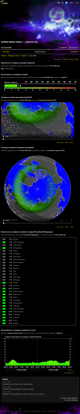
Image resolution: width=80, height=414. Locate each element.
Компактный (40, 51)
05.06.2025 (6, 51)
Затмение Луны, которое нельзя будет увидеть (18, 384)
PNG (66, 142)
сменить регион (73, 47)
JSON (68, 373)
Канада (71, 59)
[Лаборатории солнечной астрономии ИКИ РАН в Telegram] (66, 2)
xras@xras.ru (52, 411)
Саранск (24, 55)
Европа (65, 59)
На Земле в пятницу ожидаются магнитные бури (18, 389)
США (76, 59)
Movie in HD (60, 142)
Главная (3, 55)
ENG (71, 3)
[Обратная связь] (58, 2)
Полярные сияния (14, 55)
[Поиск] (62, 2)
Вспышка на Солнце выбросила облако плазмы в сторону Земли (23, 394)
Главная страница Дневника (69, 398)
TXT (72, 373)
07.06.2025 (74, 51)
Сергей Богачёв (35, 411)
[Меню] (77, 2)
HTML (71, 142)
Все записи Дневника (71, 400)
